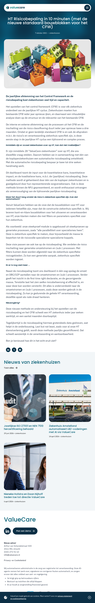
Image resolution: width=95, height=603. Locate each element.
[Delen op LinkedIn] (8, 350)
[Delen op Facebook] (20, 350)
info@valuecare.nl (12, 555)
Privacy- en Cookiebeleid (15, 560)
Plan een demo (23, 531)
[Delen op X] (14, 350)
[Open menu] (87, 8)
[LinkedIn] (7, 531)
